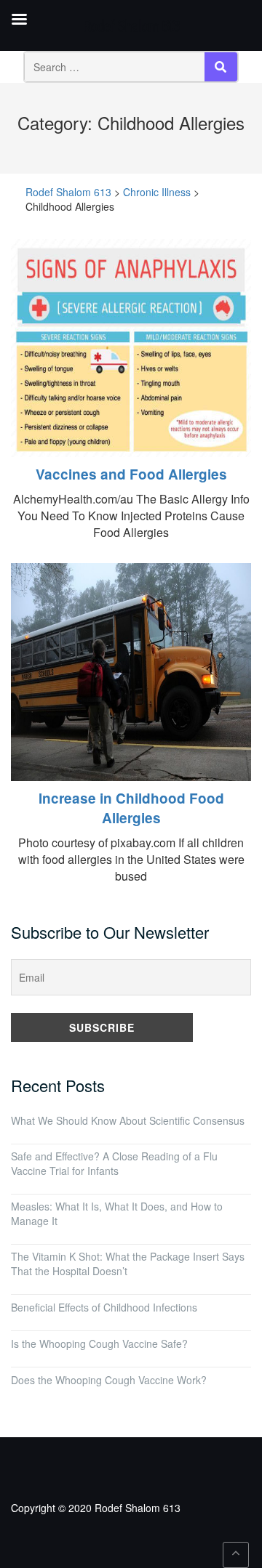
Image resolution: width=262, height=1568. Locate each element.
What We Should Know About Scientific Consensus (128, 1120)
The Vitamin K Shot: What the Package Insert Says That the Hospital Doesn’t (128, 1263)
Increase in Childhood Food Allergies (131, 808)
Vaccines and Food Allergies (131, 474)
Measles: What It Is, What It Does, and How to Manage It (117, 1213)
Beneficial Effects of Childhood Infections (104, 1307)
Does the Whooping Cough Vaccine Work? (109, 1380)
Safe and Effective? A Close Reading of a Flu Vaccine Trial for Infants (114, 1163)
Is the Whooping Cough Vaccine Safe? (99, 1343)
